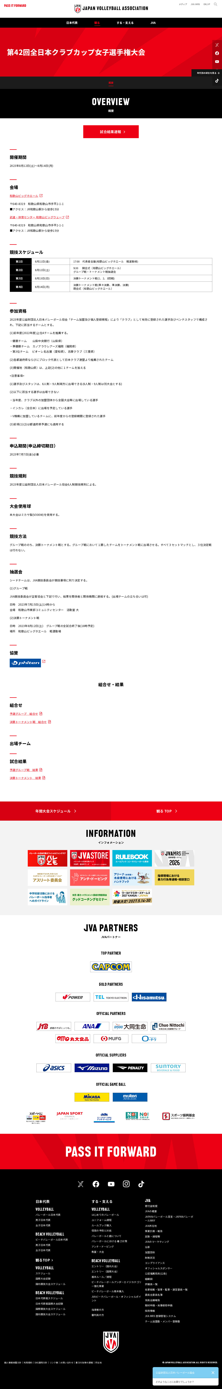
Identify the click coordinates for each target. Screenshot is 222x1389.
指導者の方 (98, 1309)
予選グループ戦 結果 (24, 770)
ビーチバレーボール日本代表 (52, 1239)
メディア (183, 4)
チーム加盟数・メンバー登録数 (162, 1321)
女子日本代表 (43, 1225)
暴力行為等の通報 (84, 1362)
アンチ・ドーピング (103, 1246)
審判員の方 (98, 1315)
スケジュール (43, 1273)
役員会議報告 (152, 1300)
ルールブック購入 (102, 1225)
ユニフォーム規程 (102, 1220)
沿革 (147, 1247)
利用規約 (28, 1362)
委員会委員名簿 (154, 1294)
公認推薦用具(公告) (156, 1273)
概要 (111, 82)
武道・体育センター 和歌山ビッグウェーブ (37, 217)
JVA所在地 (151, 1226)
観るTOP (43, 1260)
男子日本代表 (43, 1220)
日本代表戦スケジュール (49, 1298)
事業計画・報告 (154, 1231)
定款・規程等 (152, 1236)
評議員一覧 (151, 1284)
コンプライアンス (155, 1263)
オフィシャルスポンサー (159, 1268)
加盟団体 (150, 1252)
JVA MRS (195, 4)
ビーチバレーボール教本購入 (108, 1291)
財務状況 (150, 1257)
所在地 (98, 1362)
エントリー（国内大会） (105, 1266)
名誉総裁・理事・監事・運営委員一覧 (166, 1289)
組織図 (148, 1279)
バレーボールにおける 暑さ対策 (109, 1241)
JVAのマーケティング (157, 1241)
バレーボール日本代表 (48, 1214)
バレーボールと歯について (107, 1236)
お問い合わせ (66, 1362)
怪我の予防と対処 (102, 1230)
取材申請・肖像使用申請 (159, 1305)
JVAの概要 (151, 1211)
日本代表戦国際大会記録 (49, 1303)
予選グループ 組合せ (24, 714)
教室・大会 (98, 1251)
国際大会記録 (43, 1278)
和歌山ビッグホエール (24, 196)
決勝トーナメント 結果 (25, 778)
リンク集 (54, 1362)
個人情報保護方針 (13, 1362)
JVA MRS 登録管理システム (160, 1316)
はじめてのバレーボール (105, 1214)
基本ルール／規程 (102, 1277)
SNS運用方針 (41, 1362)
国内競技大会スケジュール (50, 1284)
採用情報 (150, 1310)
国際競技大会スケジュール (50, 1309)
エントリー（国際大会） (105, 1271)
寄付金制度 (151, 1206)
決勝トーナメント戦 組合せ (28, 722)
